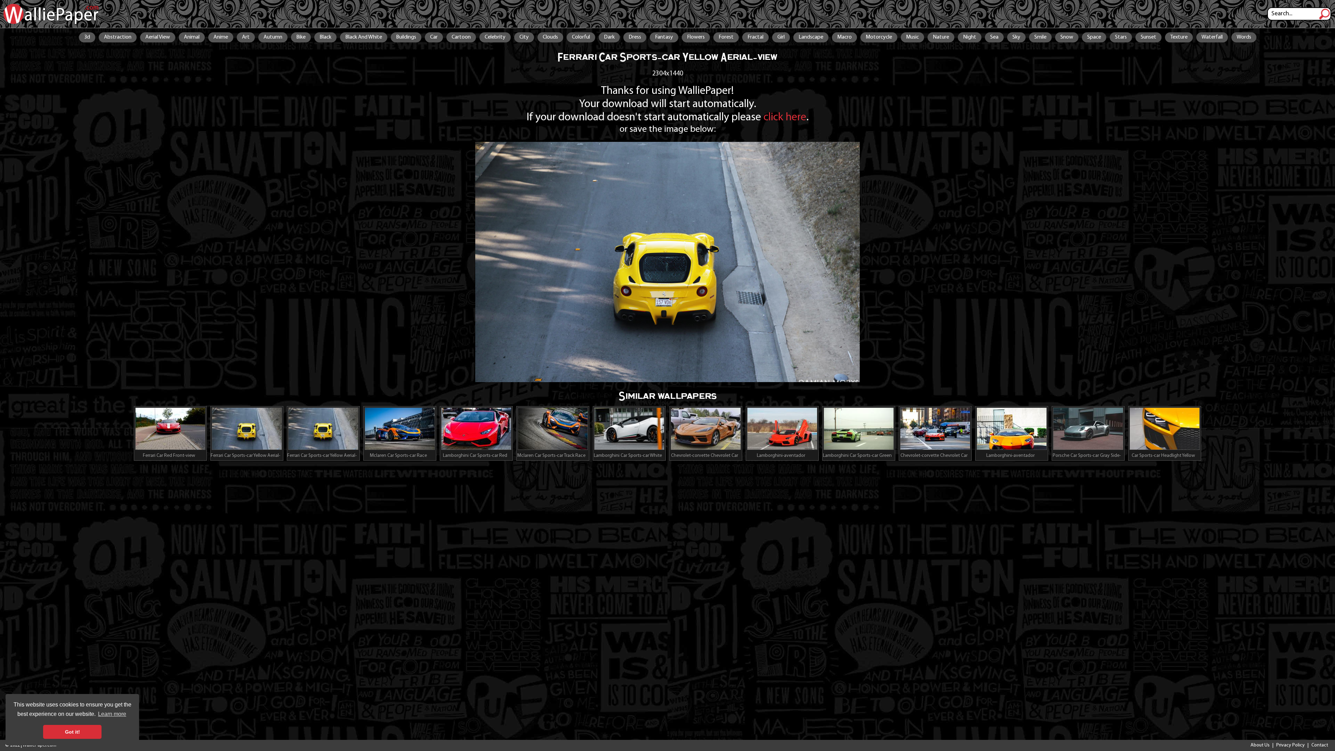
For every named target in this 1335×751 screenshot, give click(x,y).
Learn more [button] (112, 714)
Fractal (755, 37)
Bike (301, 37)
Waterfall (1212, 37)
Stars (1121, 37)
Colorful (581, 37)
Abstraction (117, 37)
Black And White (363, 37)
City (524, 37)
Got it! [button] (72, 732)
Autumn (273, 37)
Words (1244, 37)
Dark (609, 37)
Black (325, 37)
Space (1094, 37)
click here (784, 117)
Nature (941, 37)
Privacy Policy (1290, 745)
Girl (781, 37)
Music (912, 37)
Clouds (550, 37)
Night (969, 37)
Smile (1040, 37)
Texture (1179, 37)
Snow (1066, 37)
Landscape (811, 37)
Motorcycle (879, 37)
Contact (1319, 745)
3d (87, 37)
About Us (1260, 745)
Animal (192, 37)
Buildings (406, 37)
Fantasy (664, 37)
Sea (994, 37)
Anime (220, 37)
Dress (635, 37)
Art (246, 37)
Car (434, 37)
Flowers (696, 37)
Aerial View (157, 37)
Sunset (1148, 37)
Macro (844, 37)
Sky (1016, 37)
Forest (726, 37)
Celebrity (495, 37)
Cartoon (461, 37)
